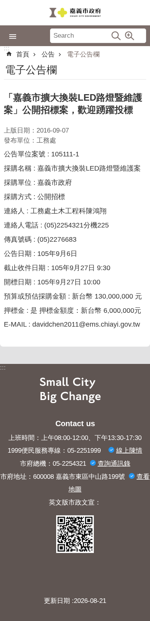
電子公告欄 (83, 54)
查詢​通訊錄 (114, 463)
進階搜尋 (130, 35)
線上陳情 (129, 450)
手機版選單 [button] (12, 36)
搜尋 (116, 35)
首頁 (22, 54)
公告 (48, 54)
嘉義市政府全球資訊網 (75, 12)
